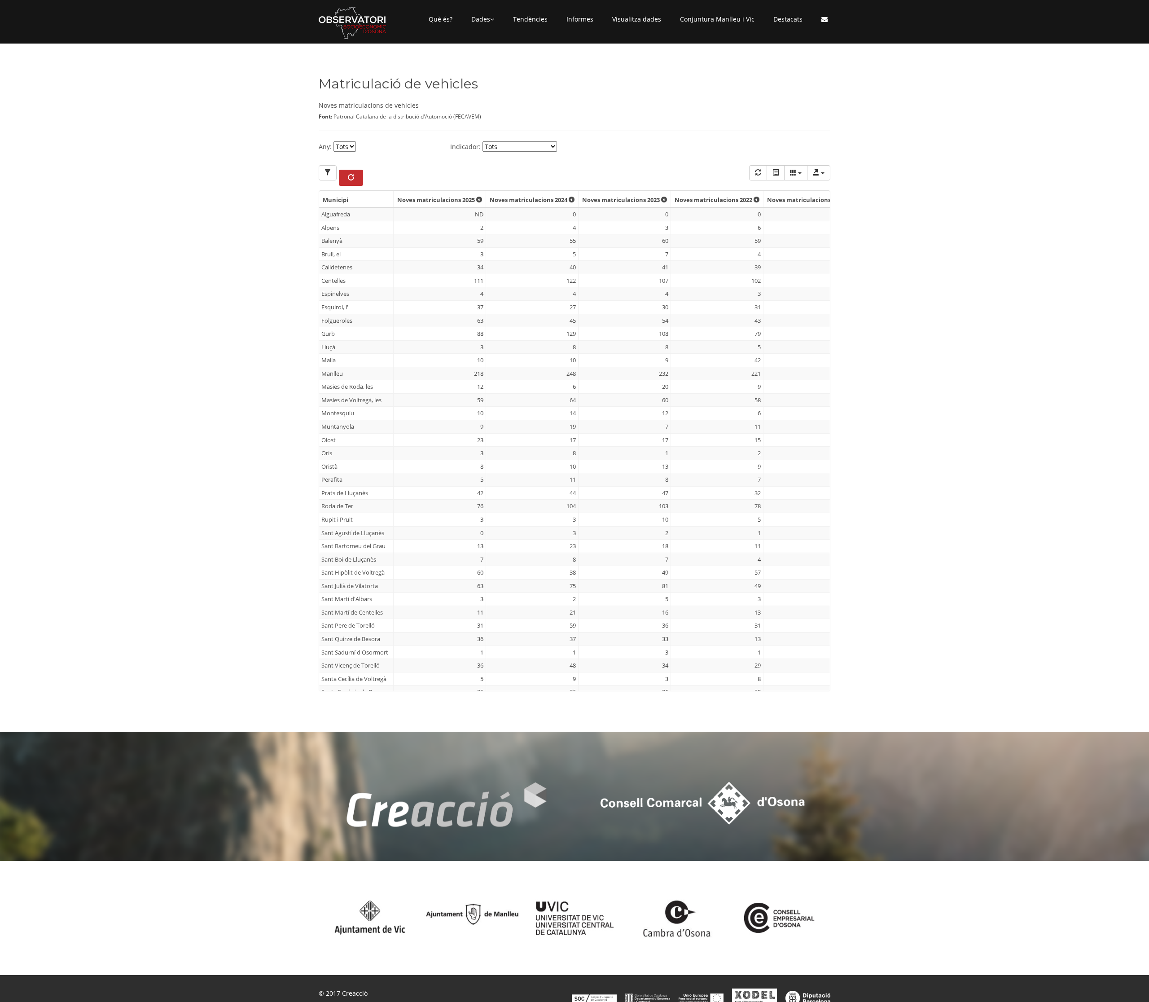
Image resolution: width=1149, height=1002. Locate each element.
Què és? (440, 19)
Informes (579, 19)
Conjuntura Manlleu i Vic (717, 19)
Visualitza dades (636, 19)
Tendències (530, 19)
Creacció (355, 993)
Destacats (788, 19)
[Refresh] (758, 172)
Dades (480, 19)
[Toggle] (776, 172)
